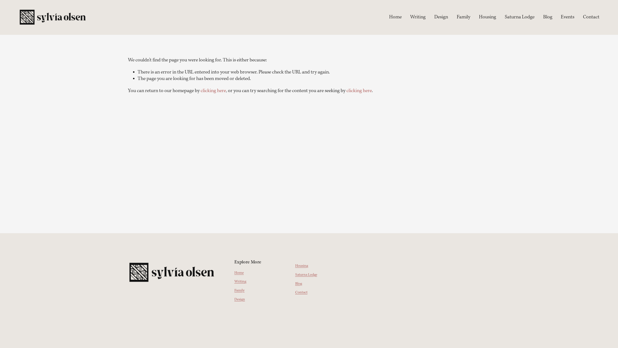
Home (395, 17)
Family (463, 17)
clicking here (213, 90)
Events (567, 17)
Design (441, 17)
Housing (487, 17)
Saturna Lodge (519, 17)
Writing (418, 17)
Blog (547, 17)
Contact (591, 17)
